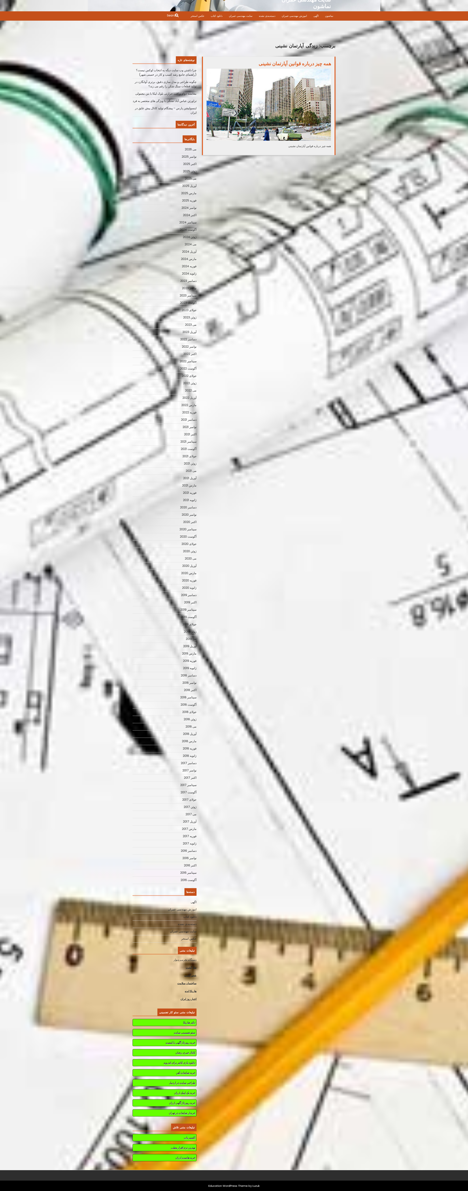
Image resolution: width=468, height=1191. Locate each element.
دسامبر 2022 (188, 339)
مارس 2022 (189, 405)
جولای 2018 (189, 712)
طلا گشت (191, 967)
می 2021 (191, 471)
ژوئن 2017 (190, 807)
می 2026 (191, 149)
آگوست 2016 (189, 880)
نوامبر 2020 (189, 515)
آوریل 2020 (189, 566)
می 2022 (191, 390)
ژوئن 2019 (190, 631)
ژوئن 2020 (190, 551)
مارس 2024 (189, 259)
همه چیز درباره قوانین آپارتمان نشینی (295, 63)
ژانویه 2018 (190, 756)
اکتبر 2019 (190, 602)
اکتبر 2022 (190, 354)
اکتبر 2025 (190, 164)
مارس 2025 (189, 193)
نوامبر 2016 (189, 858)
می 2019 (191, 639)
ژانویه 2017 (190, 843)
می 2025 (191, 178)
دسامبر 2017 (189, 763)
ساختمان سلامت (187, 983)
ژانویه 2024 (189, 273)
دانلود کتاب (216, 16)
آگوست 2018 (189, 705)
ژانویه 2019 (190, 668)
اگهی (316, 16)
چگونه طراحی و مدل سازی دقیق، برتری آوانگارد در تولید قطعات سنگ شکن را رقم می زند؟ (166, 84)
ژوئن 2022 (190, 383)
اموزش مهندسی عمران (294, 16)
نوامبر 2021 (190, 427)
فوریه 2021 (190, 493)
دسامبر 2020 (188, 507)
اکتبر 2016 (190, 865)
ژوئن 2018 (190, 719)
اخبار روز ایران (188, 999)
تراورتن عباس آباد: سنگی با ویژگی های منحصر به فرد (165, 101)
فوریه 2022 (189, 412)
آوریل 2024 (189, 252)
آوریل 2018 (190, 734)
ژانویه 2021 (190, 500)
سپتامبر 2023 (188, 295)
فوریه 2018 (190, 748)
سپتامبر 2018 (188, 697)
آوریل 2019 (190, 646)
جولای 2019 (189, 624)
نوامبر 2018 (189, 683)
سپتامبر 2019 (188, 610)
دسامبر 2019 (189, 595)
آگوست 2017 (189, 792)
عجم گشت (190, 975)
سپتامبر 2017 (188, 785)
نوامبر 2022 (189, 347)
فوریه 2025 (189, 200)
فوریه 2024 (189, 266)
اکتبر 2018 (190, 690)
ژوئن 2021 (190, 463)
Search (156, 15)
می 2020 (191, 558)
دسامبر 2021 (189, 420)
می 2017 (191, 814)
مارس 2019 (189, 653)
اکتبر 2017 (190, 778)
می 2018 (191, 726)
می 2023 (191, 325)
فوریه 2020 (189, 580)
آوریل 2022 (189, 398)
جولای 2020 (189, 544)
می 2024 (191, 244)
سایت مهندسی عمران (240, 16)
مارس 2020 (189, 573)
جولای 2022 (189, 376)
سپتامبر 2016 (188, 873)
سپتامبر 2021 (188, 442)
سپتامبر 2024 (188, 222)
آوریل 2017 (190, 821)
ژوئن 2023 (190, 317)
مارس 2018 (189, 741)
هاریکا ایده (191, 991)
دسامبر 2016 (189, 851)
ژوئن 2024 (190, 237)
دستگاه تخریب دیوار (185, 960)
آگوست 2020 (188, 536)
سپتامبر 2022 (188, 361)
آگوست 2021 (189, 449)
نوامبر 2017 (189, 770)
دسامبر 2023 (188, 281)
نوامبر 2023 (189, 288)
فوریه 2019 (190, 661)
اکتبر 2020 (190, 522)
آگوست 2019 (189, 617)
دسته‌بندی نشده (267, 16)
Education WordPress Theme (228, 1186)
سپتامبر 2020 (188, 529)
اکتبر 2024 (190, 215)
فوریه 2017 (190, 836)
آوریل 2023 (189, 332)
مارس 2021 (189, 485)
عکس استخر (197, 16)
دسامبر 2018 (189, 675)
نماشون (329, 16)
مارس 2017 (189, 829)
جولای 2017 (189, 800)
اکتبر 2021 (190, 434)
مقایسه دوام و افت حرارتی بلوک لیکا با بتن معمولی (166, 94)
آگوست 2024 (188, 230)
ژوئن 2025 (190, 171)
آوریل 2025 (189, 186)
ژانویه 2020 (189, 588)
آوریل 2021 (190, 478)
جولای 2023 (189, 310)
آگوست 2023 (188, 303)
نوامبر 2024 (189, 208)
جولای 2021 (189, 456)
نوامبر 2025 (189, 157)
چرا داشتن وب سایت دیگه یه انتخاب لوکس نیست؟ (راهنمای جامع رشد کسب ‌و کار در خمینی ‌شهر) (166, 72)
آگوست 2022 (188, 368)
